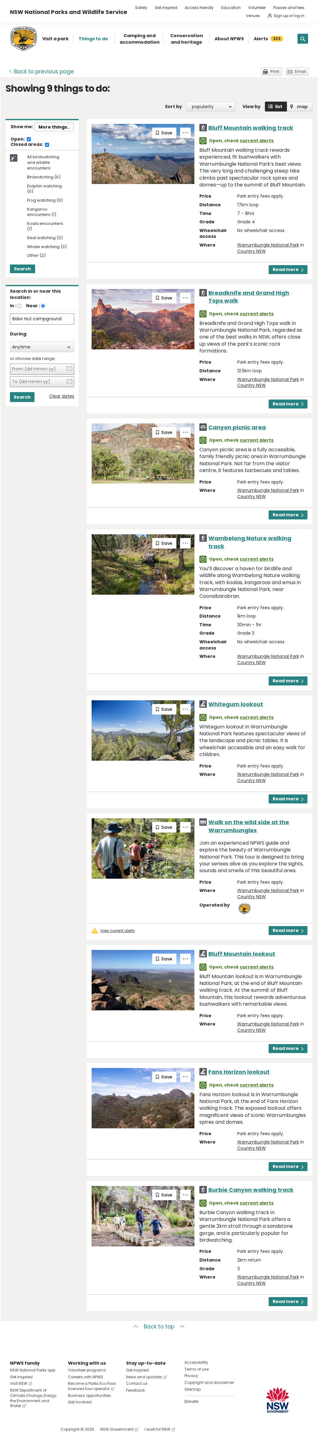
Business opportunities (89, 1395)
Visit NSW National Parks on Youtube (42, 1429)
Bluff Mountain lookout (241, 954)
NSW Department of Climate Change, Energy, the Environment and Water (33, 1398)
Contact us (137, 1383)
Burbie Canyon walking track (250, 1190)
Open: (18, 139)
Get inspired (166, 7)
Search (22, 269)
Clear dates (61, 396)
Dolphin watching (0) (44, 189)
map (302, 106)
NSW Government (117, 1429)
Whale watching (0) (47, 247)
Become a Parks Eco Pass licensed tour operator (92, 1386)
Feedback (135, 1390)
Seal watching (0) (45, 238)
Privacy (191, 1375)
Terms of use (196, 1369)
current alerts (257, 141)
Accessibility (196, 1362)
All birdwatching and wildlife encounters (43, 162)
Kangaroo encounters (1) (41, 212)
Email (300, 71)
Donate (191, 1401)
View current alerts (117, 930)
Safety (141, 7)
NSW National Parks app (32, 1370)
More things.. (54, 127)
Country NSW (251, 251)
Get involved (80, 1402)
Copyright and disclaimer (209, 1382)
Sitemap (192, 1389)
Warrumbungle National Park (268, 245)
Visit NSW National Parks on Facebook (15, 1429)
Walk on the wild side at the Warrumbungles (248, 826)
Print (274, 71)
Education (231, 7)
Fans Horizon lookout (239, 1072)
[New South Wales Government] (277, 1400)
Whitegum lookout (235, 704)
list (278, 106)
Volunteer (257, 7)
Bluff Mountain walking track (250, 128)
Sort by (173, 106)
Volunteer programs (87, 1370)
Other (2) (36, 255)
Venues (253, 15)
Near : (33, 306)
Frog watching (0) (45, 200)
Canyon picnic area (237, 427)
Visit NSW (18, 1383)
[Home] (23, 39)
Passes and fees (288, 7)
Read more (286, 269)
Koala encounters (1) (45, 226)
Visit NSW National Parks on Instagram (29, 1429)
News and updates (144, 1377)
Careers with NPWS (85, 1377)
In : (13, 306)
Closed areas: (27, 144)
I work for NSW (157, 1429)
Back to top (159, 1326)
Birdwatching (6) (44, 177)
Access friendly (199, 7)
